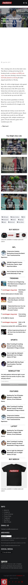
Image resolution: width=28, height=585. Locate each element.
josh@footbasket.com (12, 529)
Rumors (14, 219)
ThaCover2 (12, 222)
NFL (24, 217)
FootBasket (19, 575)
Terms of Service (8, 514)
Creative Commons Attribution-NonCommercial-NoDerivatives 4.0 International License (11, 566)
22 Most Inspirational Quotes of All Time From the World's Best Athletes (17, 332)
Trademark (7, 518)
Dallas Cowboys (15, 217)
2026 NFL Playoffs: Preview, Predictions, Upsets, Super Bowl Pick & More (14, 264)
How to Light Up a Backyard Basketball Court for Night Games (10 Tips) (15, 355)
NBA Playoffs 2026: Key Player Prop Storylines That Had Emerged (15, 364)
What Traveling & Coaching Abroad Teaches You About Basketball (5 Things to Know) (15, 346)
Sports (4, 222)
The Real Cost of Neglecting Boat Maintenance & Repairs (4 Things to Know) (16, 284)
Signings (21, 219)
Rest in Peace (7, 522)
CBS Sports (5, 217)
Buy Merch (7, 520)
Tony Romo (21, 222)
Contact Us (7, 512)
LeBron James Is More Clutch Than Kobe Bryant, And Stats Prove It (16, 300)
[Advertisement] (14, 42)
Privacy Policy (7, 516)
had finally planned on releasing (9, 77)
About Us (6, 510)
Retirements (5, 219)
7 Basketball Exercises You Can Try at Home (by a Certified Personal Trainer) (16, 308)
